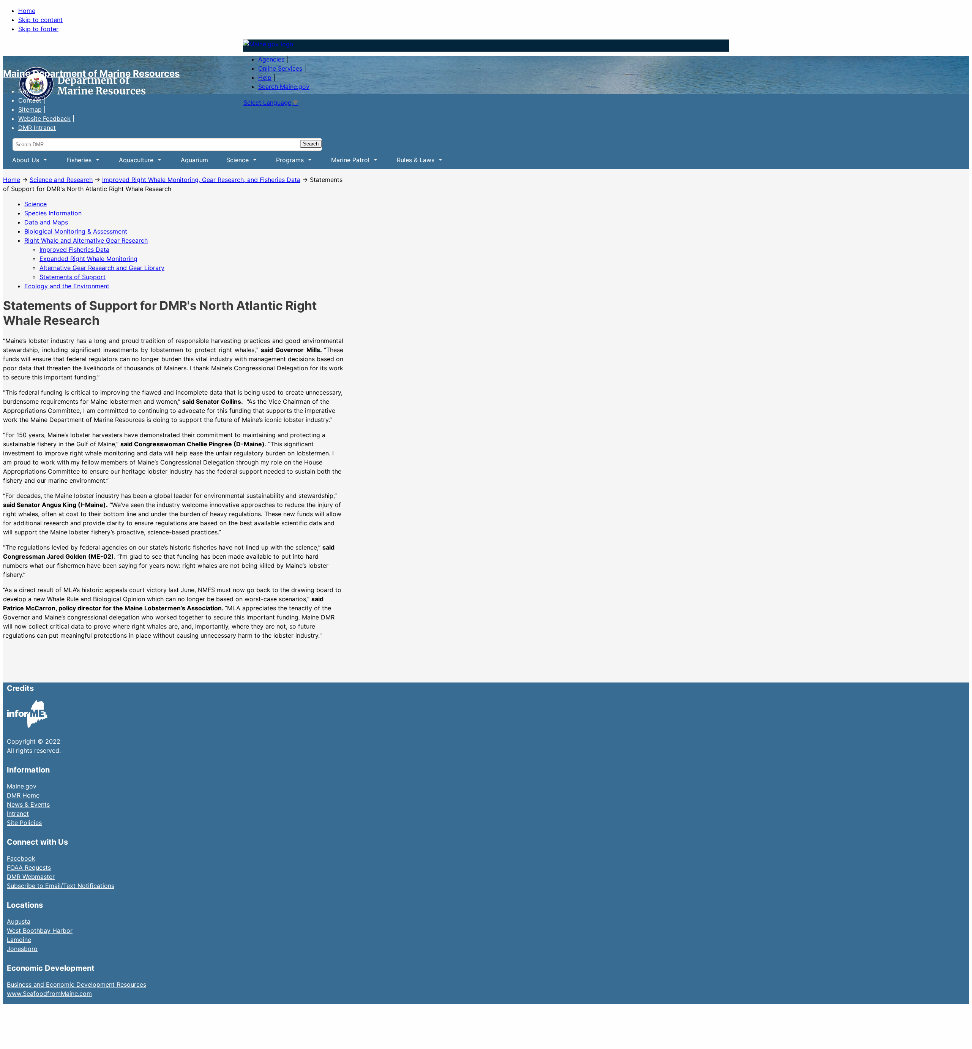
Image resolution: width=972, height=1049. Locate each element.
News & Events (28, 804)
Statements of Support (72, 277)
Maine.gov (21, 786)
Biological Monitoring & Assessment (75, 231)
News (26, 91)
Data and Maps (46, 222)
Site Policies (24, 822)
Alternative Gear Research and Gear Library (101, 268)
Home (26, 10)
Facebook (21, 858)
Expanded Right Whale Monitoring (88, 258)
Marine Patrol (345, 162)
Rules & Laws (411, 162)
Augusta (18, 921)
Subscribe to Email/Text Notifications (60, 885)
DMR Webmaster (31, 876)
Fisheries (74, 162)
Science (233, 162)
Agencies (271, 59)
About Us (21, 162)
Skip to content (40, 20)
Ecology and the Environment (66, 286)
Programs (285, 162)
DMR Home (23, 795)
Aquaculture (131, 162)
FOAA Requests (29, 867)
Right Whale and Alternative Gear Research (86, 240)
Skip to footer (38, 29)
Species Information (53, 213)
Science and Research (61, 179)
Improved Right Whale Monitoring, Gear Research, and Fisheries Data (201, 179)
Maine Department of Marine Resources (91, 73)
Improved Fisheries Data (74, 249)
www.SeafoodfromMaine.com (49, 993)
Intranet (18, 813)
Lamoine (19, 939)
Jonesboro (22, 949)
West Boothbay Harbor (40, 930)
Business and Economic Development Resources (76, 984)
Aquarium (194, 160)
